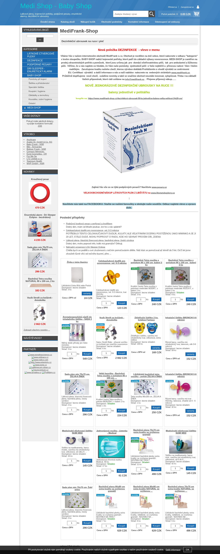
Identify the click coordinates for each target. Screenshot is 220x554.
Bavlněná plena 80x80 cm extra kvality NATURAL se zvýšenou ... (146, 488)
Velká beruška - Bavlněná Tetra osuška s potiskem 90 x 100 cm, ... (112, 375)
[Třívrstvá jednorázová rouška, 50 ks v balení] (111, 447)
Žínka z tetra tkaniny (77, 262)
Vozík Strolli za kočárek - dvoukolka (111, 319)
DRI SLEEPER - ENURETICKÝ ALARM (39, 70)
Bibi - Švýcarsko (34, 147)
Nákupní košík (88, 22)
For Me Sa (32, 156)
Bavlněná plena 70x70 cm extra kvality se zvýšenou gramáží (146, 432)
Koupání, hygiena (37, 91)
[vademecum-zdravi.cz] (40, 367)
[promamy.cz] (48, 372)
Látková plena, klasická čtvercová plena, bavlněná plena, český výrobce (100, 240)
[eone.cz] (40, 365)
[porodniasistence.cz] (40, 355)
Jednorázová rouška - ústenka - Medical (111, 432)
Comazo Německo (35, 151)
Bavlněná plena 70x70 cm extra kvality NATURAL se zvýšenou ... (181, 488)
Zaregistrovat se (187, 7)
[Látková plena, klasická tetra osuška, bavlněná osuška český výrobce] (146, 276)
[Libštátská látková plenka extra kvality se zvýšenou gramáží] (146, 445)
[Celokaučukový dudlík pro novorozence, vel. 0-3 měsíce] (111, 277)
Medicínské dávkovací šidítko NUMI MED (77, 432)
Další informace (173, 550)
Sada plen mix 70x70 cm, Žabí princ (77, 488)
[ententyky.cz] (39, 362)
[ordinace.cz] (40, 357)
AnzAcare (31, 139)
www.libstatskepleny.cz (163, 193)
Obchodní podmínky (111, 22)
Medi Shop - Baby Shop (56, 6)
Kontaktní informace (138, 22)
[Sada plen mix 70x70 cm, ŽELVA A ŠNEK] (40, 260)
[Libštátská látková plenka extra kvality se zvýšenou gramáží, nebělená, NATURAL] (146, 502)
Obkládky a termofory (39, 95)
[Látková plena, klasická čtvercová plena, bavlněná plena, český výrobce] (77, 387)
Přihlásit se (172, 7)
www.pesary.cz (159, 187)
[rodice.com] (40, 360)
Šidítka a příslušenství (39, 83)
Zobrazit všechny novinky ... (37, 330)
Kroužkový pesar (40, 179)
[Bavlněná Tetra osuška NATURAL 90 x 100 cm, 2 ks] (40, 286)
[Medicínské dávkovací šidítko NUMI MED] (77, 441)
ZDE (40, 126)
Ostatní (32, 103)
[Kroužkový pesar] (40, 193)
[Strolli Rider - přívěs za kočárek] (111, 331)
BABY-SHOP (34, 75)
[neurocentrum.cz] (40, 370)
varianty (87, 293)
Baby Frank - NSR (35, 144)
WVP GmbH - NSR (35, 163)
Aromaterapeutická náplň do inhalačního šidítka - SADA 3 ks (77, 319)
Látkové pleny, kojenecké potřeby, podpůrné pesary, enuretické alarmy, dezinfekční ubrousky (51, 15)
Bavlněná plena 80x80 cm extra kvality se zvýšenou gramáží (112, 488)
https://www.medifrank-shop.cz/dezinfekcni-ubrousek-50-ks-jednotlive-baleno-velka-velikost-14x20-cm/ (135, 98)
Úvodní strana (47, 22)
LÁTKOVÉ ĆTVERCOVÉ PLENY (40, 55)
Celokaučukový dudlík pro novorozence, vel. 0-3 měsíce (92, 230)
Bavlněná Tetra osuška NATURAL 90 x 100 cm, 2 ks (40, 280)
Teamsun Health (34, 161)
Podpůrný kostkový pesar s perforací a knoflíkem (89, 224)
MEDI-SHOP (34, 107)
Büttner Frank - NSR (36, 149)
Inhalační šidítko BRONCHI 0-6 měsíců (181, 319)
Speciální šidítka (36, 87)
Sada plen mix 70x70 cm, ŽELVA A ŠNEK (77, 375)
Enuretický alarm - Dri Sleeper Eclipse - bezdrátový (40, 216)
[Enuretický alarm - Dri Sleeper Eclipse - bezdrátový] (40, 228)
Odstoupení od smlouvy (167, 22)
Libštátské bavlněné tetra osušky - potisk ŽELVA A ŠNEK (146, 375)
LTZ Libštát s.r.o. (35, 159)
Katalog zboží (68, 22)
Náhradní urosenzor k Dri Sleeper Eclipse (85, 247)
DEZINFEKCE (35, 60)
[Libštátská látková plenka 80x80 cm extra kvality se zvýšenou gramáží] (111, 502)
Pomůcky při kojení (38, 79)
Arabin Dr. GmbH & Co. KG (39, 142)
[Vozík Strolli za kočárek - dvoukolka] (40, 312)
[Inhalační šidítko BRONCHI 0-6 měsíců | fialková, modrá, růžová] (180, 388)
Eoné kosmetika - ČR (37, 154)
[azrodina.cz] (33, 372)
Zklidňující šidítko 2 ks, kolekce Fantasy (146, 319)
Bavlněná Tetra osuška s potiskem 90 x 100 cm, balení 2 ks (146, 262)
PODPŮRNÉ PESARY (39, 64)
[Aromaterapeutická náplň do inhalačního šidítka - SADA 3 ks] (77, 332)
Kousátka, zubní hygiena (40, 99)
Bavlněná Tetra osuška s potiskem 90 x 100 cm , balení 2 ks (181, 262)
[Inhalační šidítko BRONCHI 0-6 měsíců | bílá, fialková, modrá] (180, 331)
